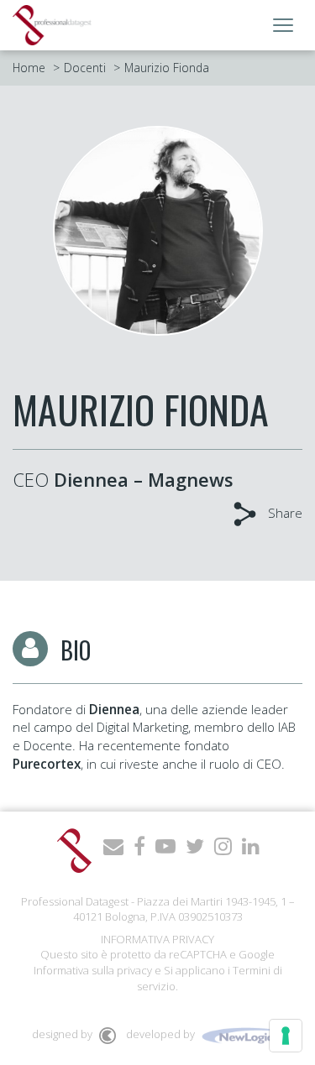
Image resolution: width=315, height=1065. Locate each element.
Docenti (85, 68)
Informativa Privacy (157, 939)
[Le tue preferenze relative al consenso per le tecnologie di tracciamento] (286, 1036)
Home (29, 68)
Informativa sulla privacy (93, 970)
